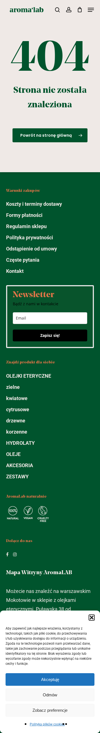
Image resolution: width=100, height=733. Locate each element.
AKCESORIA (19, 465)
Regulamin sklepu (26, 226)
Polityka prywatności (29, 237)
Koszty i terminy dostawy (34, 204)
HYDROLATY (20, 443)
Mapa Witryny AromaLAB (39, 573)
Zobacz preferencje (50, 710)
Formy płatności (24, 215)
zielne (13, 387)
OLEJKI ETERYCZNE (28, 376)
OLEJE (13, 454)
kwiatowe (17, 398)
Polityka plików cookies (47, 724)
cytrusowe (17, 409)
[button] (91, 617)
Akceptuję (50, 679)
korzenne (16, 432)
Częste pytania (22, 260)
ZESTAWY (17, 476)
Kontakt (15, 271)
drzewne (15, 421)
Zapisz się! (50, 335)
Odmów (50, 694)
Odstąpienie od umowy (31, 249)
